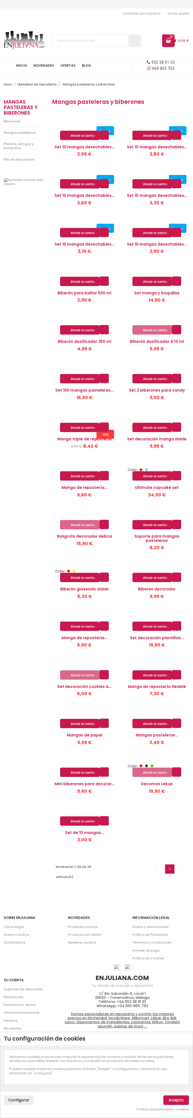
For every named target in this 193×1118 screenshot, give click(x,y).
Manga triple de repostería (84, 439)
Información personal (21, 1012)
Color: (133, 469)
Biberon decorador (157, 589)
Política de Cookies (148, 958)
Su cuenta (14, 980)
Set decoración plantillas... (157, 637)
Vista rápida (104, 135)
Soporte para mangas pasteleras (156, 538)
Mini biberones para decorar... (85, 783)
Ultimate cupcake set (157, 487)
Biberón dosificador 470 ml (157, 341)
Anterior (160, 868)
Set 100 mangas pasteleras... (84, 390)
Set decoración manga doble (156, 439)
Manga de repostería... (84, 487)
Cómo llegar (14, 926)
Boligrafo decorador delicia (84, 536)
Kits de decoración (19, 159)
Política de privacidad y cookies (163, 1109)
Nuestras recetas (82, 942)
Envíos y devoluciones (150, 926)
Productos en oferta (84, 934)
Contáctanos (14, 942)
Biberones (12, 121)
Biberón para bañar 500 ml (84, 293)
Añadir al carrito (80, 135)
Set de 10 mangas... (84, 832)
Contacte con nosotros (141, 13)
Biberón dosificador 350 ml (84, 341)
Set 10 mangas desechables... (85, 147)
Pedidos (10, 1020)
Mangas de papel (84, 735)
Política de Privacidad (150, 934)
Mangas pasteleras (20, 132)
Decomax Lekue (157, 783)
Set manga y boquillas (157, 293)
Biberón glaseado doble (84, 589)
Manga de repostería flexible (157, 686)
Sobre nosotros (16, 934)
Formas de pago (146, 950)
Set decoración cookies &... (84, 686)
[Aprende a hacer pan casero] (24, 182)
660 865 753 (162, 68)
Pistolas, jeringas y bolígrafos (19, 146)
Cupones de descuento (23, 989)
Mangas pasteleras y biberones (21, 107)
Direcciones (13, 997)
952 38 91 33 (162, 62)
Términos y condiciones (151, 942)
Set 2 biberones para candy (157, 390)
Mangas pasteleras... (157, 735)
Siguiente (179, 868)
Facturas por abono (20, 1004)
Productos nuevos (83, 926)
